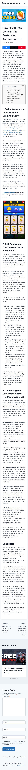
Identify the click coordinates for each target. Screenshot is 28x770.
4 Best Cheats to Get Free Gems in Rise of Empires (7, 628)
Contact (5, 757)
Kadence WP (21, 765)
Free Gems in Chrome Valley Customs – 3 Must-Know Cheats (21, 629)
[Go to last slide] (4, 663)
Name (5, 722)
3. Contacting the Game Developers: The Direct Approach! (13, 98)
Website (5, 737)
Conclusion (10, 102)
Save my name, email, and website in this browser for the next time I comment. (14, 743)
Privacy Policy (13, 757)
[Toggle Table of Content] (22, 86)
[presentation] (14, 657)
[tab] (10, 678)
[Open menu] (24, 3)
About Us (22, 757)
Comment (6, 696)
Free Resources (6, 25)
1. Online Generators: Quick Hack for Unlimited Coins (14, 90)
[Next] (23, 663)
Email (5, 729)
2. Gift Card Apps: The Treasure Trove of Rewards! (15, 94)
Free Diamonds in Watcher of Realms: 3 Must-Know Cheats (14, 670)
